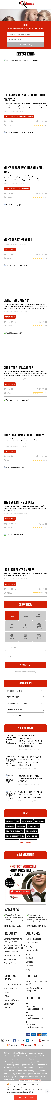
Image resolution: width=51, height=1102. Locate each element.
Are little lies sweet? (18, 368)
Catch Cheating (11, 189)
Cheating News (14, 715)
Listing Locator (11, 951)
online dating (33, 826)
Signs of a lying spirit (18, 239)
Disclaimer (9, 1003)
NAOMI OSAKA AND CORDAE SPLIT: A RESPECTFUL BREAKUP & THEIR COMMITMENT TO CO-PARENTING (30, 740)
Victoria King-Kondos (11, 244)
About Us (30, 954)
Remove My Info (12, 999)
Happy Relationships (25, 116)
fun (17, 821)
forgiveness (27, 821)
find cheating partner (15, 836)
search (24, 665)
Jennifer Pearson (9, 111)
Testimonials (32, 950)
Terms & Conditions (13, 984)
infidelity (10, 821)
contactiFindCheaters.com (35, 1007)
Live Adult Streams (13, 955)
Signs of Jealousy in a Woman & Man (24, 170)
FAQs (6, 996)
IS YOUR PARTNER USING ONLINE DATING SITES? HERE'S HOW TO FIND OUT (31, 794)
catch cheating (32, 836)
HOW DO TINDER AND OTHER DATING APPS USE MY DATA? (30, 778)
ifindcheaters (31, 831)
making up (21, 826)
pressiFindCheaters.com (35, 1016)
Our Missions (32, 942)
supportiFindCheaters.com (35, 1025)
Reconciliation (14, 709)
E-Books (29, 961)
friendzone (39, 821)
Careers (29, 965)
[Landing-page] (27, 4)
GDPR (6, 992)
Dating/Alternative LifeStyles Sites (13, 940)
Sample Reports (33, 938)
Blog (28, 969)
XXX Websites (10, 959)
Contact (29, 958)
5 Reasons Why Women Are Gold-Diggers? (25, 98)
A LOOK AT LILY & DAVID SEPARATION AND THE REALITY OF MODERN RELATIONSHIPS (29, 761)
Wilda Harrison (23, 768)
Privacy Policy (10, 988)
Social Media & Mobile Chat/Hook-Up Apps (14, 946)
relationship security (14, 831)
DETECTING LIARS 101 (17, 300)
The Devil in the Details (19, 502)
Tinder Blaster (11, 963)
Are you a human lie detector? (24, 435)
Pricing (29, 946)
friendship (10, 826)
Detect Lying (10, 116)
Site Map (8, 1007)
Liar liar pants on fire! (19, 569)
